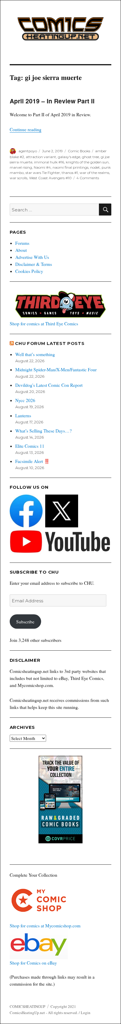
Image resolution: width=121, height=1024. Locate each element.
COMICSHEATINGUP (27, 1006)
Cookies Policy (29, 271)
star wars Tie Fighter (43, 172)
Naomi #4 (42, 167)
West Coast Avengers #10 (50, 178)
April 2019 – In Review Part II (52, 101)
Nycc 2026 (25, 400)
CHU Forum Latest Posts (49, 343)
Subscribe (25, 622)
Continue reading (25, 129)
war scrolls (18, 178)
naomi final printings (70, 167)
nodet (95, 167)
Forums (22, 243)
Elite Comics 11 (29, 446)
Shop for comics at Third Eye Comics (44, 323)
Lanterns (23, 415)
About (21, 250)
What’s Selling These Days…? (43, 431)
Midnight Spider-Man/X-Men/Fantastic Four (56, 369)
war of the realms (94, 172)
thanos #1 (70, 172)
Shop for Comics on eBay (33, 963)
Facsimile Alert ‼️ (32, 461)
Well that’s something (35, 354)
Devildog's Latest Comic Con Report (49, 385)
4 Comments (87, 178)
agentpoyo (28, 151)
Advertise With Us (32, 257)
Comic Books (79, 151)
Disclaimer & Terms (33, 264)
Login (85, 1012)
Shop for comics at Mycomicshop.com (45, 926)
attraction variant (41, 157)
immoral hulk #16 (49, 162)
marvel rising (21, 167)
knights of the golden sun (87, 162)
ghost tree (90, 157)
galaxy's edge (69, 157)
